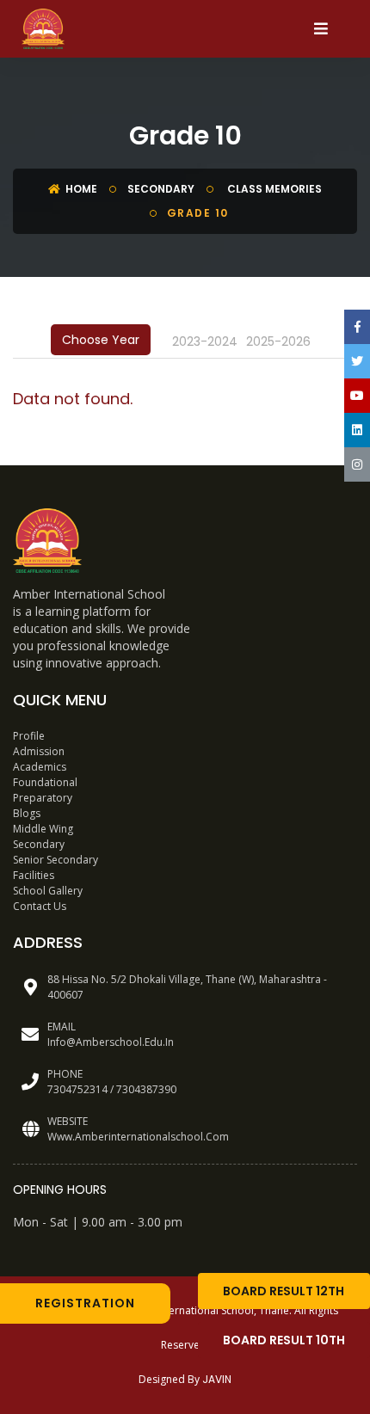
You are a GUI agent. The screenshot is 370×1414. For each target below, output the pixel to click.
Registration (85, 1303)
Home (80, 188)
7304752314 (77, 1089)
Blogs (26, 813)
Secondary (160, 188)
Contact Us (39, 906)
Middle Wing (43, 828)
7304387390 (146, 1089)
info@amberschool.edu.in (110, 1042)
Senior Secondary (55, 859)
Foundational (45, 782)
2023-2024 (204, 341)
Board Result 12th (283, 1291)
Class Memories (273, 188)
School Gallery (48, 890)
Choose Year (100, 339)
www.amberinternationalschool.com (138, 1136)
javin (216, 1379)
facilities (33, 875)
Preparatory (42, 797)
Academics (39, 766)
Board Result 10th (284, 1340)
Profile (29, 736)
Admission (39, 751)
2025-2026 (278, 341)
